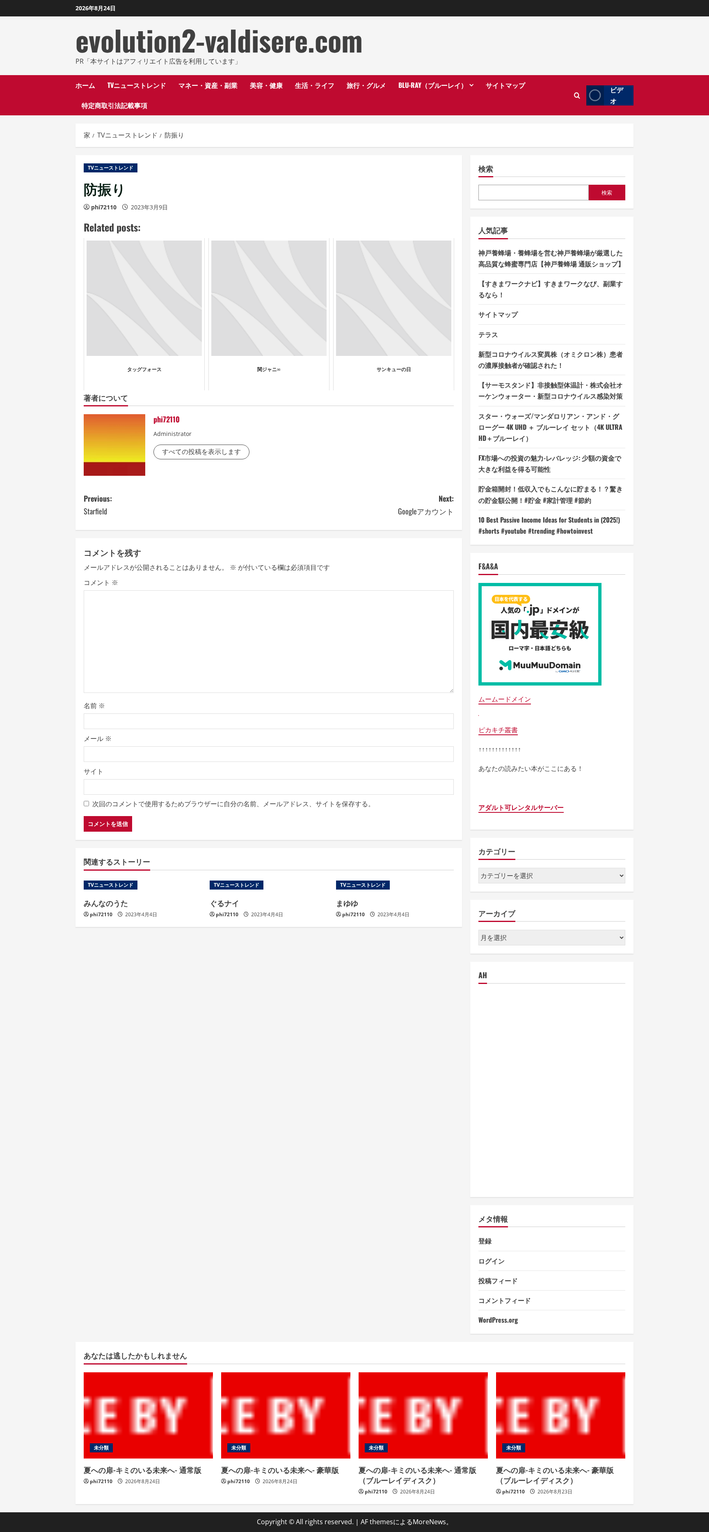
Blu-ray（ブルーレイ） (432, 85)
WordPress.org (498, 1320)
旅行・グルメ (366, 85)
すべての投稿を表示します (201, 451)
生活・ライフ (314, 85)
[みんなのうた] (142, 885)
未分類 (101, 1447)
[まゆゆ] (395, 885)
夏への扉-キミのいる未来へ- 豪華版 (280, 1469)
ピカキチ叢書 (498, 729)
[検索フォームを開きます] (577, 95)
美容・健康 (266, 85)
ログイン (491, 1261)
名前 (94, 705)
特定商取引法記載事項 (114, 105)
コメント (101, 582)
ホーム (85, 85)
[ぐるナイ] (268, 885)
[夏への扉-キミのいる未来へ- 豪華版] (285, 1415)
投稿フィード (498, 1280)
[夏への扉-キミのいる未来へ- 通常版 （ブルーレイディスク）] (423, 1415)
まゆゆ (347, 902)
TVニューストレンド (136, 85)
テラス (488, 334)
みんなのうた (106, 902)
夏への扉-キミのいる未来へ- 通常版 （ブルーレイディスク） (417, 1474)
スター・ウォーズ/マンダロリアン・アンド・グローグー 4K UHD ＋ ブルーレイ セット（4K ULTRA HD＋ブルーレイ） (550, 427)
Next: (426, 504)
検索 (485, 168)
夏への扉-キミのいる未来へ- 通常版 (142, 1469)
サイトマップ (505, 85)
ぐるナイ (224, 902)
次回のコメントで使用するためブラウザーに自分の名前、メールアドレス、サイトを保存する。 (233, 803)
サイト (93, 771)
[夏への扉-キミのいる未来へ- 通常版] (148, 1415)
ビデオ (616, 95)
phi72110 (104, 207)
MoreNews (429, 1521)
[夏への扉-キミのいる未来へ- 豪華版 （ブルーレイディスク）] (560, 1415)
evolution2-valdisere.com (219, 40)
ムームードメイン (504, 699)
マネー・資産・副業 (208, 85)
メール (98, 738)
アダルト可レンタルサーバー (521, 807)
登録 (485, 1240)
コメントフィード (504, 1300)
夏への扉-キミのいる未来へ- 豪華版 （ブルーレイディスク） (555, 1474)
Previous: (98, 504)
